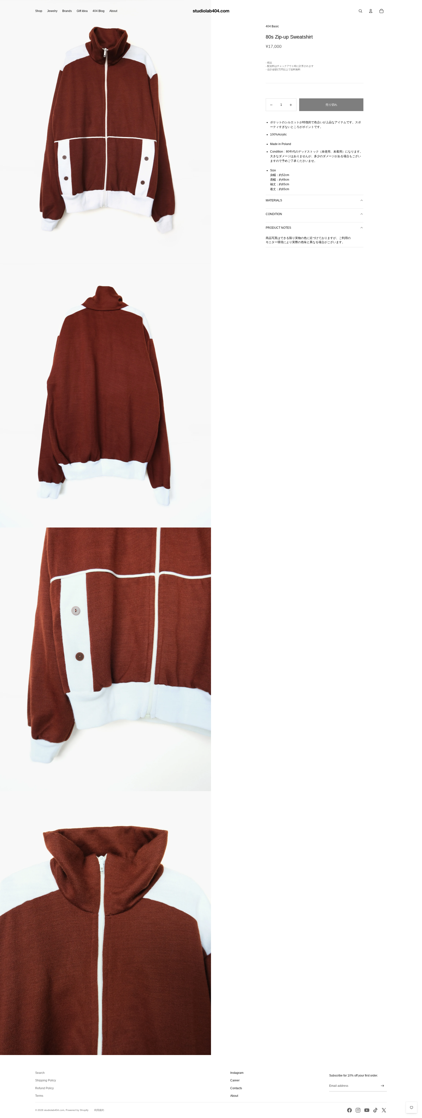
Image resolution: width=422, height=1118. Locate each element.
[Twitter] (384, 1110)
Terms (39, 1095)
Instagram (236, 1073)
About (234, 1095)
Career (235, 1080)
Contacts (236, 1088)
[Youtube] (367, 1110)
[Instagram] (358, 1110)
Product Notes (278, 227)
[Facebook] (349, 1110)
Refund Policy (44, 1088)
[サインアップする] (382, 1086)
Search (40, 1073)
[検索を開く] (360, 11)
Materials (274, 200)
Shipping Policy (45, 1080)
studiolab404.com (54, 1110)
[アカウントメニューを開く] (370, 11)
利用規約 (99, 1110)
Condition (274, 214)
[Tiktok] (375, 1110)
